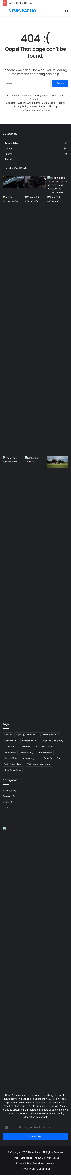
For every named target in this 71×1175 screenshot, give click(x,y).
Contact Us (35, 99)
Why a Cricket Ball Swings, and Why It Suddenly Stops (38, 3)
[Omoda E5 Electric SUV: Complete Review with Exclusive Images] (35, 325)
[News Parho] (22, 11)
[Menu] (4, 12)
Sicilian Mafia (11, 758)
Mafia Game (10, 746)
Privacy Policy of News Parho (29, 106)
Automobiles (11, 143)
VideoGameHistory (13, 764)
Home (62, 102)
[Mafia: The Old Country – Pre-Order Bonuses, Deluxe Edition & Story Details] (35, 586)
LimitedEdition (29, 740)
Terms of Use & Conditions (35, 110)
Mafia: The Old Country (52, 740)
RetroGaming (27, 752)
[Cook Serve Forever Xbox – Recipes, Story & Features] (13, 586)
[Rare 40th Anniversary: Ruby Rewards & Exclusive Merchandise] (57, 325)
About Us (40, 1157)
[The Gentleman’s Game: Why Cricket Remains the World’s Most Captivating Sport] (57, 462)
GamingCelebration (25, 734)
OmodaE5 (25, 746)
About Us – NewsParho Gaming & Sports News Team (35, 95)
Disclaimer (38, 1163)
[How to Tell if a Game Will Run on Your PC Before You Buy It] (13, 182)
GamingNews (10, 740)
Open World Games (44, 746)
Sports (8, 153)
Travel (8, 159)
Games (8, 148)
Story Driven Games (53, 758)
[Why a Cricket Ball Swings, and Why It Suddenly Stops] (57, 185)
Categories (26, 1157)
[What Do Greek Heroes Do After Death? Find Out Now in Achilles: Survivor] (13, 325)
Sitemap (53, 106)
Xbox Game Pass (12, 770)
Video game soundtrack (38, 764)
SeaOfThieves (45, 752)
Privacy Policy (23, 1163)
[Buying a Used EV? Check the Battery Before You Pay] (35, 182)
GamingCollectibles (49, 734)
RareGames (10, 752)
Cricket (8, 734)
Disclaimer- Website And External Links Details (30, 102)
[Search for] (66, 12)
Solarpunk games (30, 758)
